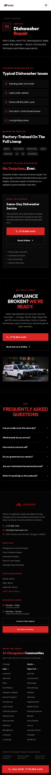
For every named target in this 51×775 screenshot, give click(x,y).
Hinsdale (31, 735)
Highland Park (33, 702)
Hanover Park (8, 720)
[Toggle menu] (46, 5)
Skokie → (31, 664)
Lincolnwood (32, 678)
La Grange (7, 739)
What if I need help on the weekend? (20, 475)
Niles (5, 683)
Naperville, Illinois (10, 587)
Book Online (24, 240)
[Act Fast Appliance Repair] (11, 5)
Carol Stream (32, 720)
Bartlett (30, 716)
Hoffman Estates (10, 711)
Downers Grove (34, 730)
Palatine (30, 692)
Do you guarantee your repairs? (18, 456)
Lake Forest (8, 706)
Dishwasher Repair (11, 556)
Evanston (7, 673)
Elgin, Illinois (8, 583)
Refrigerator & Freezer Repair (15, 548)
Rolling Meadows (34, 711)
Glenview (31, 697)
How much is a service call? (15, 447)
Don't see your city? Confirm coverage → (22, 658)
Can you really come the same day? (19, 428)
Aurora (30, 725)
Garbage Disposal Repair (13, 565)
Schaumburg (32, 687)
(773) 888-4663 (27, 231)
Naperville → (32, 669)
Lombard (6, 735)
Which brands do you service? (16, 437)
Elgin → (6, 669)
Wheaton (7, 725)
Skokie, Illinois (8, 578)
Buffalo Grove (33, 706)
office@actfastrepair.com (17, 530)
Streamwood (8, 716)
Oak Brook (31, 739)
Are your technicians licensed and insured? (23, 466)
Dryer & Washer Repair (12, 552)
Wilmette (6, 678)
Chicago (6, 664)
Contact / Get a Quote (25, 621)
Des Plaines (8, 687)
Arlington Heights (10, 692)
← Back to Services (12, 19)
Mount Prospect (10, 697)
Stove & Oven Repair (11, 560)
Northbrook (8, 702)
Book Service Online (16, 346)
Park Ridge (31, 683)
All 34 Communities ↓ (12, 591)
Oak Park (30, 673)
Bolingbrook (8, 730)
